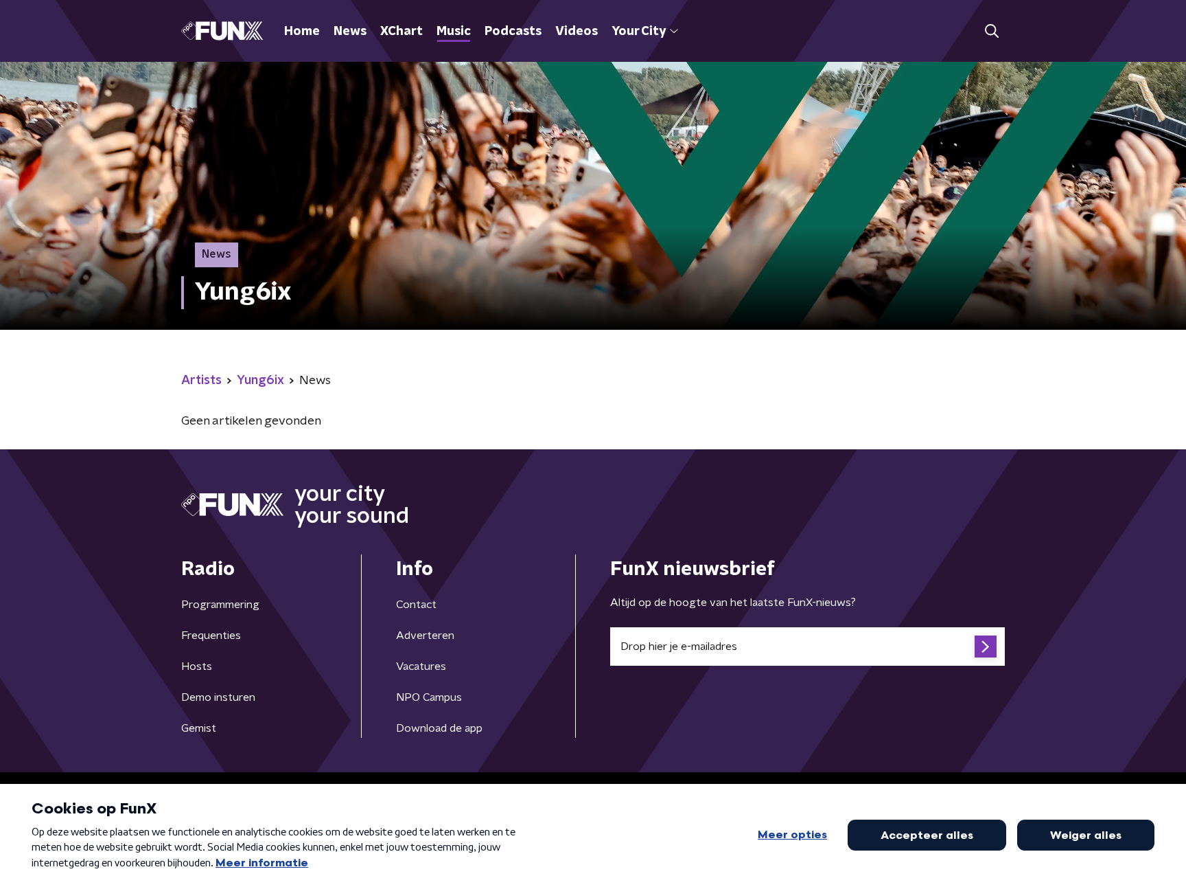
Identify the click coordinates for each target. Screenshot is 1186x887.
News (350, 31)
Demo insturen (218, 697)
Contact (416, 604)
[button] (991, 31)
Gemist (198, 728)
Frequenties (211, 635)
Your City (639, 31)
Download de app (439, 728)
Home (302, 31)
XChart (401, 31)
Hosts (196, 666)
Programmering (220, 604)
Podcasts (513, 31)
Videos (576, 31)
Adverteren (425, 635)
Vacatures (421, 666)
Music (454, 31)
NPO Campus (429, 697)
